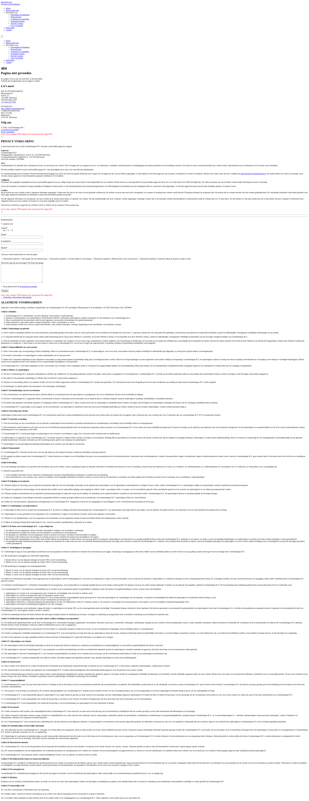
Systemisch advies (18, 21)
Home (8, 8)
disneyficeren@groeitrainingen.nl (253, 174)
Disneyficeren (16, 17)
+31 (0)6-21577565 (8, 102)
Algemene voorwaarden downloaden (17, 297)
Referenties (10, 28)
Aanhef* (4, 228)
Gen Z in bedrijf (17, 26)
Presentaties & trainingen (20, 15)
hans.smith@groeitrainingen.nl (12, 109)
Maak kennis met (12, 10)
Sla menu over (6, 2)
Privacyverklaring (7, 132)
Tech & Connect (17, 23)
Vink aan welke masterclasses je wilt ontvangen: (19, 254)
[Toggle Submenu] (18, 45)
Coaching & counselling (20, 19)
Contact (9, 30)
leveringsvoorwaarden (28, 287)
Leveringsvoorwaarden (10, 130)
